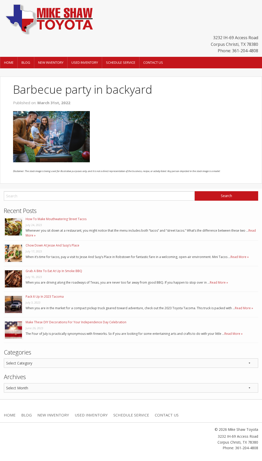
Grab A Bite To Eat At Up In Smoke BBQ (54, 271)
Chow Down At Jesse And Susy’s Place (52, 245)
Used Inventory (84, 62)
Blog (25, 62)
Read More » (240, 257)
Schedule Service (120, 62)
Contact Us (153, 62)
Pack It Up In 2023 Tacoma (45, 296)
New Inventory (50, 62)
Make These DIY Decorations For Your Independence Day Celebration (76, 322)
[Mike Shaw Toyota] (48, 18)
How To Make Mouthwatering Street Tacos (56, 219)
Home (9, 62)
